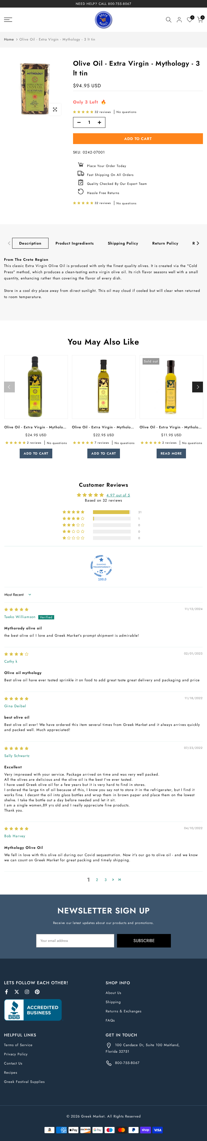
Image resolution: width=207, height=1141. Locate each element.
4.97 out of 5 (118, 495)
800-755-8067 (119, 3)
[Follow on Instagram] (27, 992)
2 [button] (97, 879)
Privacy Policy (16, 1054)
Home (9, 39)
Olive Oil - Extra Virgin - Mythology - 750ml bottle (49, 427)
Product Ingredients (75, 243)
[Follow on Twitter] (16, 992)
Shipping (113, 1002)
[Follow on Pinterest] (37, 992)
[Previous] (9, 243)
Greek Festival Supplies (24, 1081)
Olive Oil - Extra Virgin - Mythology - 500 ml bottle (117, 427)
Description (30, 243)
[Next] (197, 243)
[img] (16, 609)
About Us (113, 992)
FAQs (110, 1020)
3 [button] (106, 879)
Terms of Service (18, 1044)
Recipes (10, 1072)
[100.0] (101, 566)
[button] (84, 112)
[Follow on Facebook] (6, 992)
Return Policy (165, 243)
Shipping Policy (123, 243)
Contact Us (13, 1063)
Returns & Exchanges (124, 1011)
